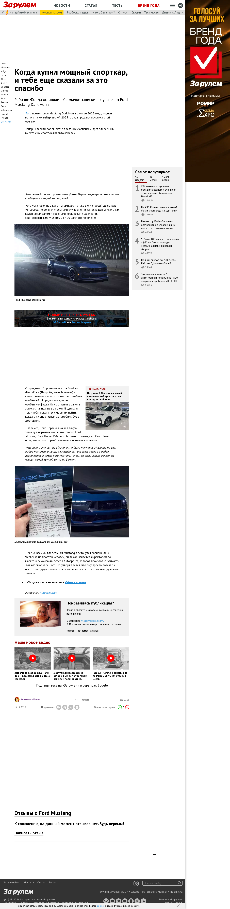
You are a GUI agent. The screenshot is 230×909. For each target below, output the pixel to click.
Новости (62, 5)
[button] (178, 906)
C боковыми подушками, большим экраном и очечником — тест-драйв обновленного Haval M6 (159, 191)
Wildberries (138, 891)
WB (64, 322)
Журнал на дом (52, 12)
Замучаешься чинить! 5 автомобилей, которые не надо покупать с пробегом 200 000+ (159, 277)
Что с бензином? (104, 12)
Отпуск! (123, 12)
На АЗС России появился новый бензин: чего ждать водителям (159, 208)
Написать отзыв (28, 833)
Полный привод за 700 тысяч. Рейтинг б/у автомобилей (158, 261)
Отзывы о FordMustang (42, 812)
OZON (56, 322)
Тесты (117, 5)
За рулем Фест (12, 882)
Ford (28, 113)
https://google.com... (93, 620)
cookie (100, 905)
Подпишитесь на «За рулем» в (72, 685)
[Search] (179, 883)
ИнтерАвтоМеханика (23, 12)
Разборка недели (78, 12)
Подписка (176, 891)
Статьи (91, 5)
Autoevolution (48, 593)
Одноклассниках (75, 582)
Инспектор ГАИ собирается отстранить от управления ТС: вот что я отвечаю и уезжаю (158, 225)
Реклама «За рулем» (171, 899)
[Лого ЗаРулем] (19, 5)
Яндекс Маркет (81, 322)
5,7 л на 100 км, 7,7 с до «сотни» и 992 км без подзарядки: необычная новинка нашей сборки (160, 244)
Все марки (6, 121)
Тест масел (151, 12)
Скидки (136, 12)
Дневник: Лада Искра (176, 12)
